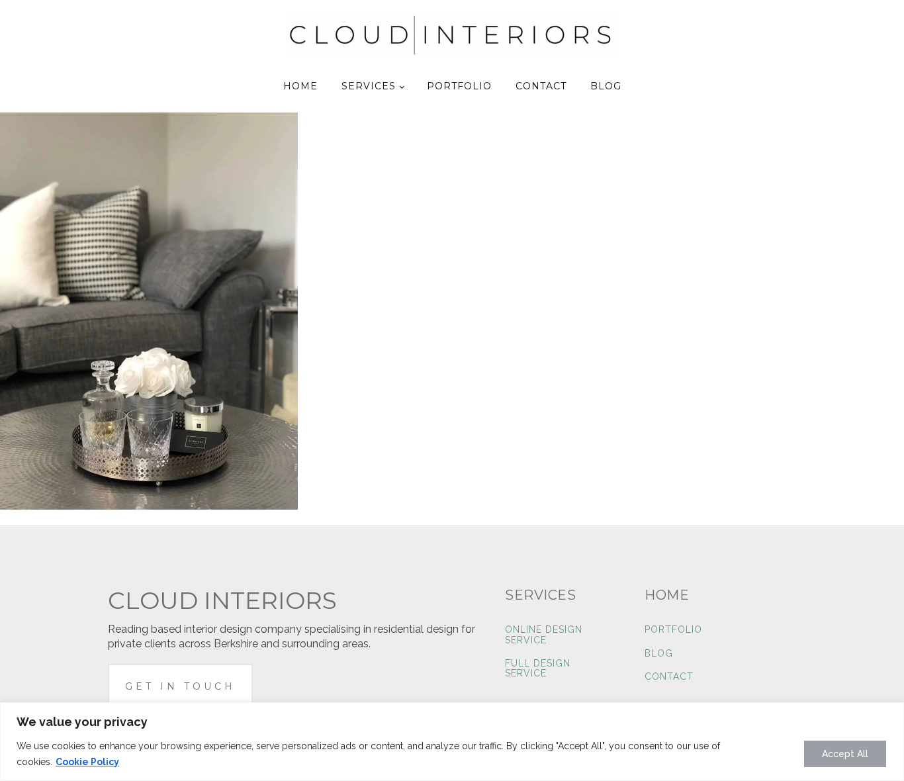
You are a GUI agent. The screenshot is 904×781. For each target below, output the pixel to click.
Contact (541, 86)
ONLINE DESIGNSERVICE (543, 635)
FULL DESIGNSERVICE (537, 668)
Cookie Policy (87, 762)
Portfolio (459, 86)
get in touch (180, 686)
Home (300, 86)
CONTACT (669, 677)
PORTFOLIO (673, 630)
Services (368, 86)
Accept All (845, 754)
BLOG (659, 654)
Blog (605, 86)
